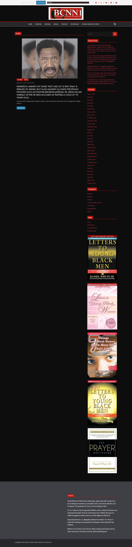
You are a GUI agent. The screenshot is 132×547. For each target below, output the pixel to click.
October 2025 (91, 124)
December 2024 (92, 153)
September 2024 (92, 162)
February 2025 (91, 147)
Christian (38, 24)
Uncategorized (91, 208)
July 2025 (89, 133)
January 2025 (91, 150)
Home (30, 24)
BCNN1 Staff (31, 83)
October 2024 (91, 159)
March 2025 (90, 144)
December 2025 (92, 118)
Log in (89, 222)
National (47, 24)
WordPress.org (91, 231)
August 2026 (91, 94)
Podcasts (64, 24)
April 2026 (90, 106)
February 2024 (91, 183)
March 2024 (90, 180)
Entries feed (90, 225)
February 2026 (91, 112)
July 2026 (89, 97)
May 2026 (90, 103)
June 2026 (90, 100)
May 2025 (90, 138)
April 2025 (90, 141)
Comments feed (92, 228)
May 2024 (90, 174)
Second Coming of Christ (90, 24)
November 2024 (92, 156)
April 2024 (90, 177)
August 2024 (91, 165)
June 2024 (90, 171)
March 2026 (90, 109)
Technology (74, 24)
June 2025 (90, 136)
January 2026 (91, 115)
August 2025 (91, 130)
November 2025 (92, 121)
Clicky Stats (41, 3)
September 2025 (92, 127)
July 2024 (89, 168)
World (56, 24)
